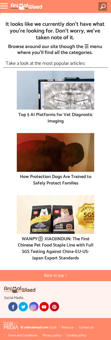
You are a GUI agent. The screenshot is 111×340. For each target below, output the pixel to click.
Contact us (86, 327)
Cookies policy (76, 335)
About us (67, 327)
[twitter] (23, 306)
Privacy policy (52, 335)
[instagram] (33, 306)
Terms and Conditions (22, 335)
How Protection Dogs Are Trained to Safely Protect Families (55, 180)
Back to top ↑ (55, 275)
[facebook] (13, 306)
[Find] (103, 6)
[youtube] (44, 306)
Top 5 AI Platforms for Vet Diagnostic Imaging (55, 118)
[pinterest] (54, 306)
